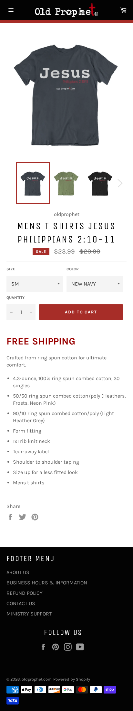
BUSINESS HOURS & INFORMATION (46, 583)
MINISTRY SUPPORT (29, 614)
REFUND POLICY (24, 593)
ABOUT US (17, 572)
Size (10, 269)
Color (72, 269)
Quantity (15, 297)
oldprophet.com (37, 679)
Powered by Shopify (71, 679)
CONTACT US (20, 603)
